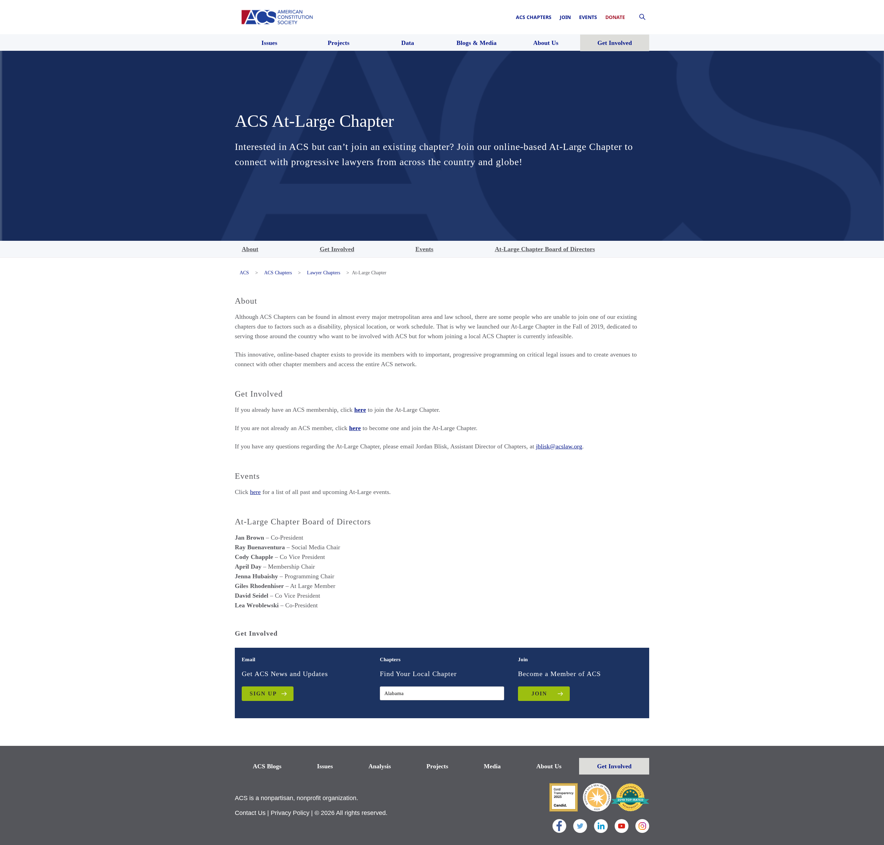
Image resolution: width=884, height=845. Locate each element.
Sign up (263, 693)
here (255, 491)
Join (565, 17)
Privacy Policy (290, 812)
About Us (548, 766)
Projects (437, 766)
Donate (615, 17)
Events (588, 17)
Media (492, 766)
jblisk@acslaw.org (559, 446)
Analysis (379, 766)
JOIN (539, 693)
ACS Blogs (267, 766)
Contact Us (250, 812)
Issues (325, 766)
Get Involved (337, 249)
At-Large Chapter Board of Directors (545, 249)
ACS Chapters (533, 17)
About (250, 249)
